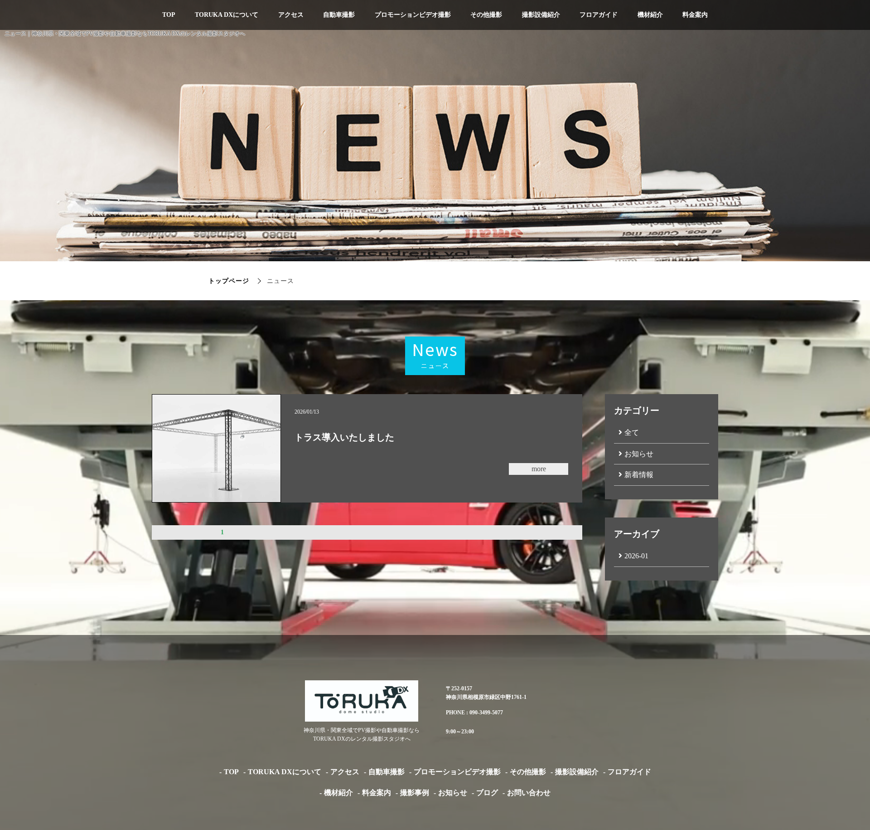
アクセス (291, 14)
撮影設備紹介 (541, 14)
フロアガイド (599, 14)
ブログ (487, 792)
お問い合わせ (529, 792)
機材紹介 (650, 14)
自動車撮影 (339, 14)
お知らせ (638, 454)
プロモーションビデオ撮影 (413, 14)
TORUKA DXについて (226, 14)
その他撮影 (486, 14)
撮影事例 (414, 792)
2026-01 (636, 556)
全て (631, 432)
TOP (168, 14)
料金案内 (695, 14)
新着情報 (638, 474)
